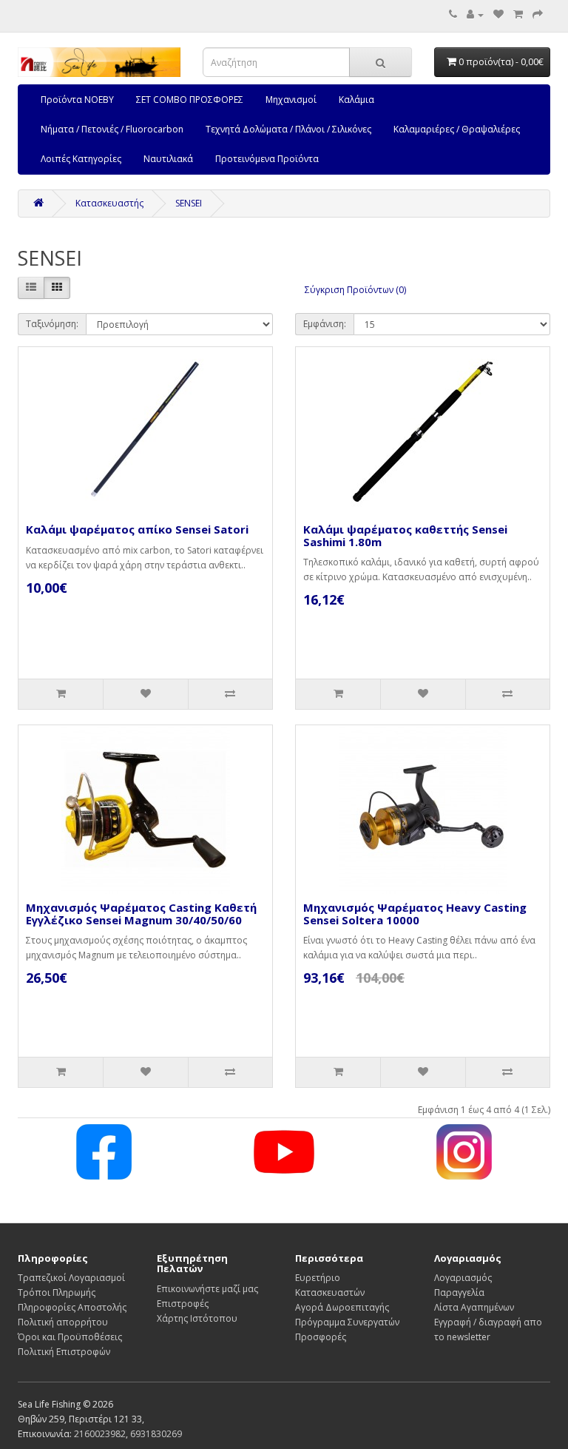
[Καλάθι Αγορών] (518, 14)
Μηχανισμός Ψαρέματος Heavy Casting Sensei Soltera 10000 (415, 913)
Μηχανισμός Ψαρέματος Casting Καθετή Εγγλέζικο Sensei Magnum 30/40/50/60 (141, 913)
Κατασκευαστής (109, 203)
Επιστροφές (183, 1303)
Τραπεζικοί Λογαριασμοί (71, 1277)
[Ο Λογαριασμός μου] (475, 14)
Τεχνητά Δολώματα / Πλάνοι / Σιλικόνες (288, 129)
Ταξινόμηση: (52, 323)
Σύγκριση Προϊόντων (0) (355, 289)
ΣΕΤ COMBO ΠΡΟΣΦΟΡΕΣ (189, 99)
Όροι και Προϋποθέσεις (70, 1337)
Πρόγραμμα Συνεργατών (347, 1322)
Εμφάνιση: (324, 323)
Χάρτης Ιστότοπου (197, 1318)
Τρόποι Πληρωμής (56, 1292)
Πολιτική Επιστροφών (64, 1351)
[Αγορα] (537, 14)
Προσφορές (320, 1337)
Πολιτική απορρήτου (63, 1322)
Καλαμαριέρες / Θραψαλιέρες (456, 129)
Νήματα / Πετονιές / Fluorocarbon (112, 129)
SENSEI (188, 203)
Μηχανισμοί (291, 99)
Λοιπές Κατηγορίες (81, 158)
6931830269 (156, 1434)
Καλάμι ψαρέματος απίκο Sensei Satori (137, 529)
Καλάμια (356, 99)
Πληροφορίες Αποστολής (72, 1307)
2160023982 (100, 1434)
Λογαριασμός (463, 1277)
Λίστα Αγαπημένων (474, 1307)
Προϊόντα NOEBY (77, 99)
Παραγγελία (459, 1292)
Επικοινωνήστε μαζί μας (207, 1288)
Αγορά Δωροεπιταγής (342, 1307)
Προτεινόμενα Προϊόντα (267, 158)
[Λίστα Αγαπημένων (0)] (498, 14)
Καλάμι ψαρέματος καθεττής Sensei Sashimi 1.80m (405, 535)
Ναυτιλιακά (168, 158)
